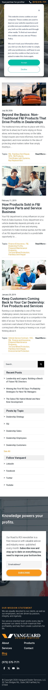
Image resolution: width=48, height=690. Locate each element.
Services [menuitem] (7, 648)
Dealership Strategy (15, 417)
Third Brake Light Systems (19, 158)
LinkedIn (10, 464)
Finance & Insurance (16, 244)
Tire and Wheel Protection (18, 253)
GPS (10, 156)
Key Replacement (15, 160)
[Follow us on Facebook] (4, 668)
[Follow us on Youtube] (13, 668)
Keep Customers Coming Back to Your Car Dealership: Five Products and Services (23, 302)
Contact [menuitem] (28, 648)
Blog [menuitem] (4, 653)
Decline (24, 69)
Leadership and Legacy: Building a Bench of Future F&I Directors (24, 380)
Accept (24, 62)
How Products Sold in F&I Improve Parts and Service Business (22, 208)
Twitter (9, 478)
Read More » (40, 154)
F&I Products (18, 156)
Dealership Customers (16, 445)
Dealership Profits (15, 246)
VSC (31, 338)
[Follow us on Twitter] (9, 668)
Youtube (9, 485)
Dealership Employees (16, 438)
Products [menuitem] (29, 643)
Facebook (10, 471)
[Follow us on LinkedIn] (18, 668)
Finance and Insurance (21, 340)
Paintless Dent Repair (20, 154)
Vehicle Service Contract (18, 338)
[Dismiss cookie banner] (39, 10)
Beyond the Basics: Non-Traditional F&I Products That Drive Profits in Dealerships (24, 118)
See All (7, 451)
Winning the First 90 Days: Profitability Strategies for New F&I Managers (23, 390)
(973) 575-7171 (39, 2)
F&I (9, 154)
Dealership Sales (14, 431)
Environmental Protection (18, 351)
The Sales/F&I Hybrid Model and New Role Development (23, 400)
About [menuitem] (5, 643)
